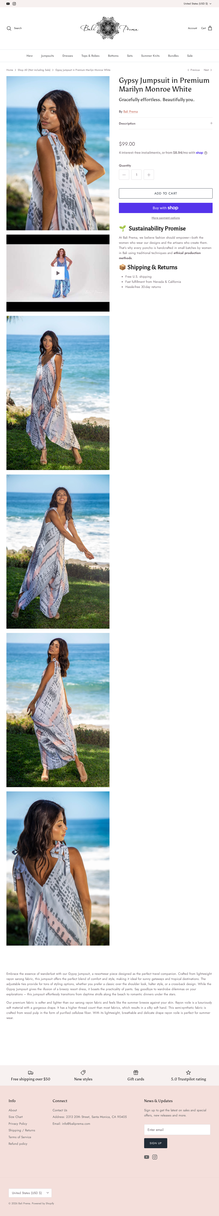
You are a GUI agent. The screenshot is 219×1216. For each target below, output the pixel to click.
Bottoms (113, 56)
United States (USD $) (196, 4)
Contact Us (60, 1110)
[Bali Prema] (109, 28)
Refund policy (18, 1143)
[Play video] (58, 273)
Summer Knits (150, 56)
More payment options (166, 218)
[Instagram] (14, 3)
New (30, 56)
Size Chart (16, 1116)
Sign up (156, 1143)
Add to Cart (165, 193)
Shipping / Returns (22, 1130)
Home (9, 70)
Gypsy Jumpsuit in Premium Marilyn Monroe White (82, 70)
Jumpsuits (47, 56)
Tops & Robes (90, 56)
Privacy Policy (18, 1123)
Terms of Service (20, 1137)
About (13, 1110)
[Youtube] (8, 3)
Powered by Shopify (43, 1203)
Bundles (173, 56)
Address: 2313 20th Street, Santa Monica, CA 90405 (90, 1116)
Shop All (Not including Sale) (34, 70)
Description (127, 123)
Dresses (67, 56)
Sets (130, 56)
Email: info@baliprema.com (71, 1123)
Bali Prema (130, 111)
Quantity (125, 165)
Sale (190, 56)
